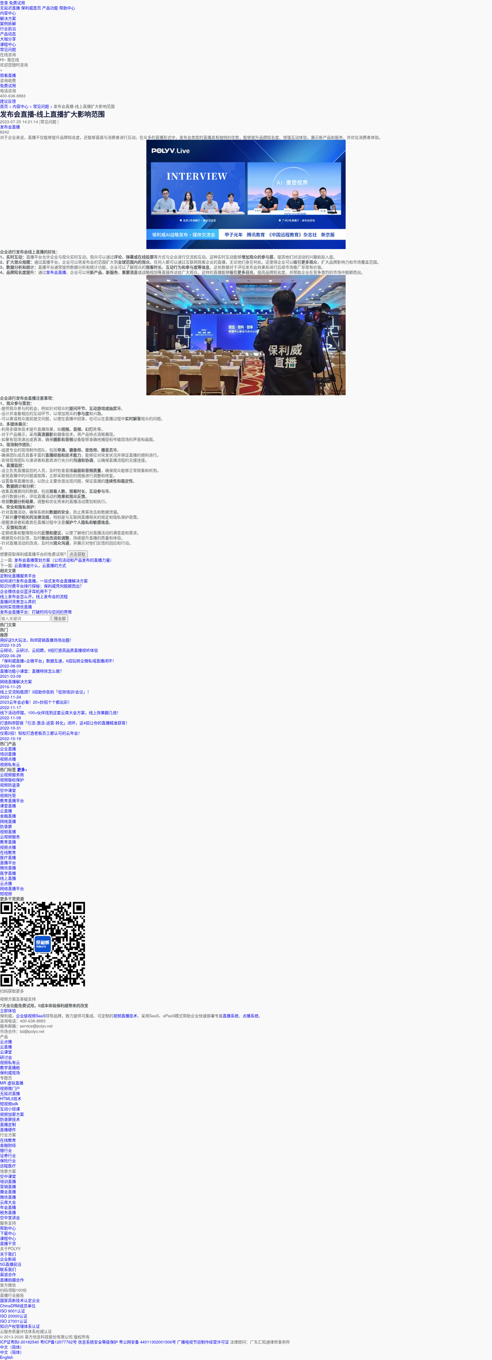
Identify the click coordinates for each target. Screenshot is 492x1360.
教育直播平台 (12, 800)
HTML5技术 (10, 1098)
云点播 (6, 883)
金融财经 (8, 1145)
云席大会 (8, 1202)
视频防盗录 (10, 785)
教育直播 (8, 842)
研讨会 (6, 1057)
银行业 (6, 1150)
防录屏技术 (10, 1119)
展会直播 (8, 1191)
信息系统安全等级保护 (98, 1342)
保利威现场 (10, 1072)
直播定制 (8, 1124)
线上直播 (8, 878)
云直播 (6, 810)
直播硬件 (8, 1129)
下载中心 (8, 1233)
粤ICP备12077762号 (58, 1342)
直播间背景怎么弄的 (18, 601)
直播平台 (8, 862)
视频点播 (8, 847)
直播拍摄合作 (12, 1280)
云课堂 (6, 1052)
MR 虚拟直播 (11, 1083)
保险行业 (8, 1160)
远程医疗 (8, 1165)
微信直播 (8, 867)
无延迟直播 (10, 8)
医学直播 (8, 873)
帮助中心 (67, 8)
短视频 (6, 893)
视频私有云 (10, 1062)
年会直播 (8, 1207)
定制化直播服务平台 (18, 575)
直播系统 (231, 1015)
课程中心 (8, 1238)
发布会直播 (10, 127)
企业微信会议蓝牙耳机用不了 (26, 591)
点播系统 (251, 1015)
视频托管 (8, 795)
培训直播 (8, 1181)
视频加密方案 (12, 1114)
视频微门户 (10, 1088)
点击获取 (77, 554)
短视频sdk (9, 1103)
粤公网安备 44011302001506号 (147, 1342)
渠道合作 (8, 1274)
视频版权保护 (12, 779)
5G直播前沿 (10, 1264)
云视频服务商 (12, 774)
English (6, 1357)
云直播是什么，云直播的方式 (40, 565)
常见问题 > (43, 106)
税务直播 (8, 1212)
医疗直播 (8, 857)
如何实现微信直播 (16, 606)
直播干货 (8, 1243)
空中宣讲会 (10, 1217)
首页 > (5, 106)
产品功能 (50, 8)
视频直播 (8, 831)
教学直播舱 (10, 1067)
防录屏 (6, 826)
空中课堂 (8, 790)
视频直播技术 (125, 1015)
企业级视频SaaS (31, 1015)
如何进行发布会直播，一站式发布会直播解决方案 (44, 581)
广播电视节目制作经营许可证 (203, 1342)
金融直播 (8, 816)
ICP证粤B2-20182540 (19, 1342)
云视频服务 (10, 836)
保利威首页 (31, 8)
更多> (22, 769)
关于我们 (8, 1254)
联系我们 (8, 1269)
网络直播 (8, 821)
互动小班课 (10, 1109)
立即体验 (8, 1010)
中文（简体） (12, 1352)
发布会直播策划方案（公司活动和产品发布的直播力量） (64, 560)
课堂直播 (8, 805)
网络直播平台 (12, 888)
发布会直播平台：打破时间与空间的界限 (36, 612)
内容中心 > (22, 106)
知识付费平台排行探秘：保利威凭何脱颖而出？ (42, 586)
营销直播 (8, 1186)
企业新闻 (8, 1259)
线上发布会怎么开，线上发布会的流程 (34, 596)
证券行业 (8, 1155)
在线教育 (8, 852)
